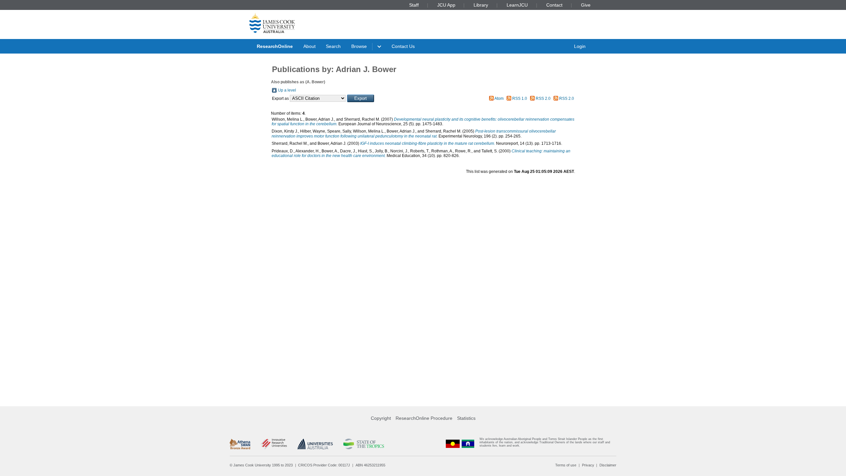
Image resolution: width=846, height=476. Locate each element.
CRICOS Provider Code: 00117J (324, 465)
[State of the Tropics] (363, 444)
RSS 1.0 (519, 98)
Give (586, 5)
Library (481, 5)
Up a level (287, 90)
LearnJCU (517, 5)
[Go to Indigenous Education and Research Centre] (453, 443)
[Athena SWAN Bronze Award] (240, 444)
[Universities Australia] (315, 444)
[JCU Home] (272, 23)
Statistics (466, 418)
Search (333, 46)
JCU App (446, 5)
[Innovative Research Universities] (274, 444)
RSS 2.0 (543, 98)
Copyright (381, 418)
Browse (359, 46)
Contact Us (403, 46)
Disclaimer (607, 465)
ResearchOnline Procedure (424, 418)
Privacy (588, 465)
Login (580, 46)
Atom (499, 98)
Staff (414, 5)
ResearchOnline (275, 46)
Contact (554, 5)
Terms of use (565, 465)
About (309, 46)
